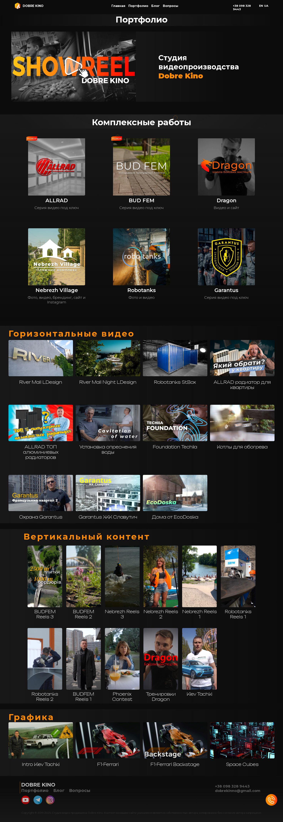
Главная (118, 6)
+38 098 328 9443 (242, 7)
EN (261, 6)
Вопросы (170, 6)
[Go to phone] (271, 800)
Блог (155, 6)
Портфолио (138, 6)
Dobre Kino (38, 785)
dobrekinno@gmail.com (237, 790)
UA (266, 6)
